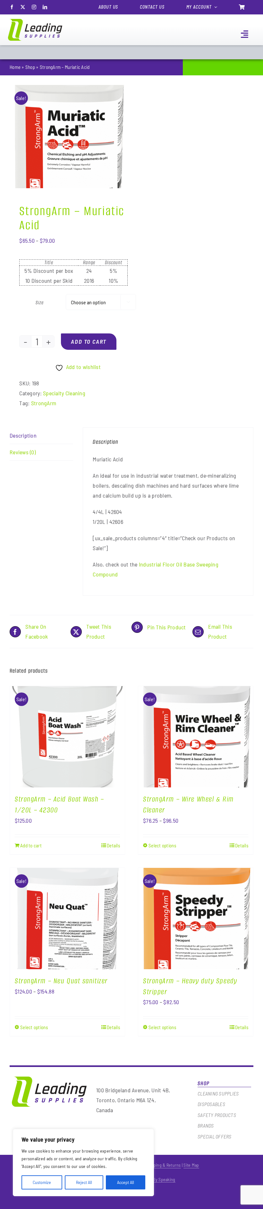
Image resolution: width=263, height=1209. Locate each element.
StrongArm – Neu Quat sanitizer (61, 981)
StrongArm (43, 403)
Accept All (125, 1182)
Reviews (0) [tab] (23, 452)
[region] (83, 1162)
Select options (162, 845)
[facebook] (12, 7)
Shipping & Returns (163, 1165)
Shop (30, 67)
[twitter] (23, 7)
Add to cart (88, 341)
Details (113, 845)
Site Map (191, 1165)
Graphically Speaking (156, 1179)
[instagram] (34, 7)
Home (15, 67)
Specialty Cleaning (64, 393)
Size (40, 302)
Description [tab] (23, 435)
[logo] (35, 21)
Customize (42, 1182)
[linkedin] (45, 7)
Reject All (84, 1182)
